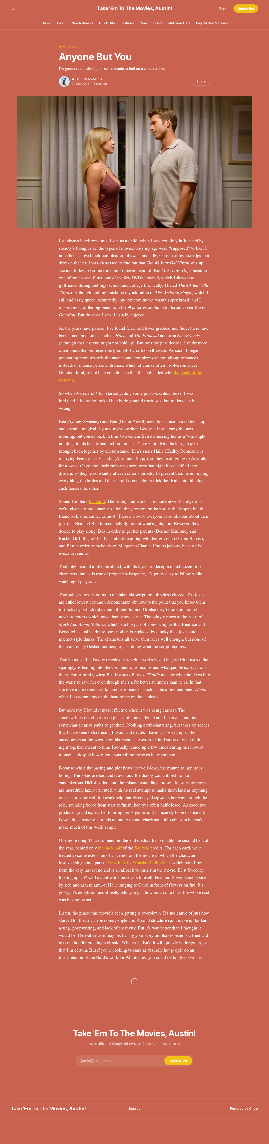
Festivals (127, 23)
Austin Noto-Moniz (87, 79)
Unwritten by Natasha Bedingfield (139, 862)
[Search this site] (12, 8)
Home (46, 23)
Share (201, 81)
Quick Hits (107, 23)
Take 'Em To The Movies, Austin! (134, 8)
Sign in (224, 8)
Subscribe (246, 9)
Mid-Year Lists (179, 23)
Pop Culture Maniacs (212, 23)
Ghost (253, 1109)
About (61, 23)
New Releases (82, 23)
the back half (109, 848)
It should (97, 501)
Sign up (134, 1109)
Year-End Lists (151, 23)
